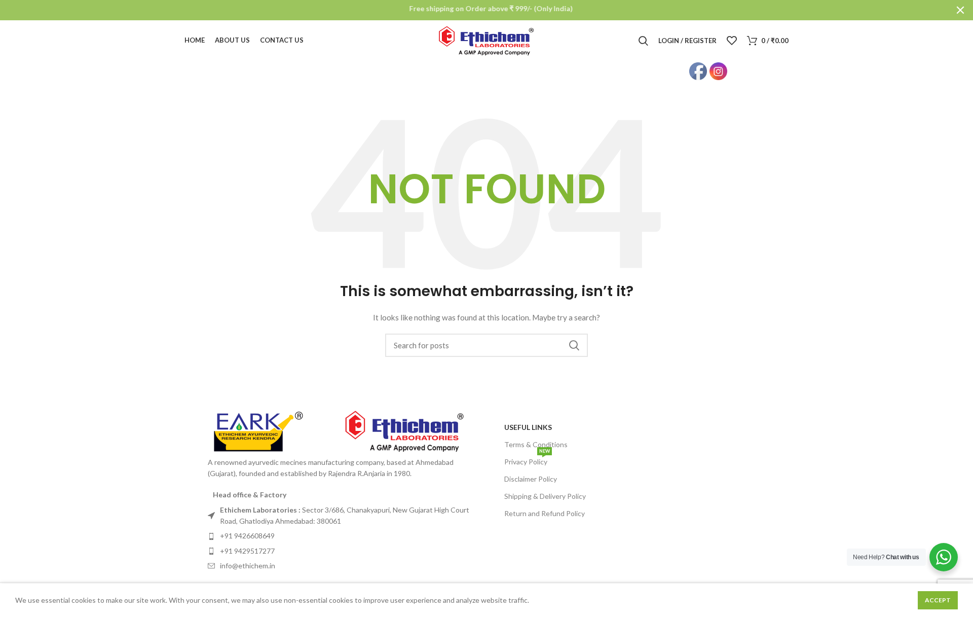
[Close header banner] (960, 10)
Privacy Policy (527, 459)
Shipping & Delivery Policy (545, 496)
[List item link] (344, 515)
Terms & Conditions (536, 444)
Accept (938, 600)
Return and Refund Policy (544, 513)
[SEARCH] (574, 345)
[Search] (643, 40)
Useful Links (528, 427)
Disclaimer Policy (530, 479)
